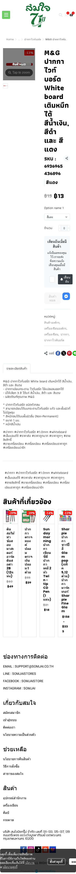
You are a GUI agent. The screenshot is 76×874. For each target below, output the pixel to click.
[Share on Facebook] (58, 353)
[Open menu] (6, 15)
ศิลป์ (6, 813)
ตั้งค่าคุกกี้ (56, 861)
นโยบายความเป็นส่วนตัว (19, 735)
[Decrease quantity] (60, 228)
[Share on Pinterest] (69, 353)
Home (10, 39)
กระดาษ (8, 820)
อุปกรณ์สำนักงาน (14, 798)
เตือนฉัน (67, 279)
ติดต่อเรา (9, 727)
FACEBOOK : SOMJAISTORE (23, 681)
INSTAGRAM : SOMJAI (19, 688)
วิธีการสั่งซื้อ (11, 766)
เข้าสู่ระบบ (10, 720)
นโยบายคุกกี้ (10, 867)
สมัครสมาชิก (11, 713)
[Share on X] (63, 353)
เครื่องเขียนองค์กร (55, 328)
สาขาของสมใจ (13, 774)
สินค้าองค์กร (52, 323)
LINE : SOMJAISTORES (19, 674)
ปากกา (65, 334)
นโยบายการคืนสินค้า (17, 759)
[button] (60, 15)
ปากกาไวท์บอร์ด (32, 39)
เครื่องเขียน (51, 334)
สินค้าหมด (52, 298)
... (19, 39)
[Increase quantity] (68, 228)
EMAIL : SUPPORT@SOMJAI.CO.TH (28, 666)
